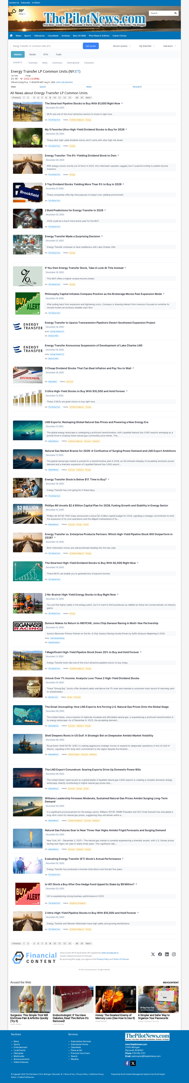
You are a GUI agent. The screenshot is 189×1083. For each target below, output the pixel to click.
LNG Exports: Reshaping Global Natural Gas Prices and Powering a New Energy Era (96, 422)
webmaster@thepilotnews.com (146, 1056)
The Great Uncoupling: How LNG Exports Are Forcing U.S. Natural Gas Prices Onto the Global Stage (107, 706)
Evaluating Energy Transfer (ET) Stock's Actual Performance (84, 858)
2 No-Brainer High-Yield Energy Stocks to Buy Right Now (82, 594)
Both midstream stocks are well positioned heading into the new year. (82, 548)
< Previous (16, 97)
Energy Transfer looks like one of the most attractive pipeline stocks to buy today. (88, 662)
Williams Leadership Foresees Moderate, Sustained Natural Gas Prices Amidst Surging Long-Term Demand (106, 800)
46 (77, 97)
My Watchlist (145, 46)
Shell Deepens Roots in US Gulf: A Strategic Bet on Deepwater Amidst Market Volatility (99, 735)
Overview (32, 62)
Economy (70, 382)
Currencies (57, 62)
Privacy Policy (103, 959)
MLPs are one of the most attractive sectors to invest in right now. (80, 114)
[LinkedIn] (167, 957)
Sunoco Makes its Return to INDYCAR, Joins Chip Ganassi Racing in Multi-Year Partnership (101, 623)
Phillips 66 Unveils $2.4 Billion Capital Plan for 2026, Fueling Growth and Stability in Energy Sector (106, 505)
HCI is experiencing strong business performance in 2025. (76, 896)
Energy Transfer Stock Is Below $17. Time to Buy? (77, 479)
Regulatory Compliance (77, 903)
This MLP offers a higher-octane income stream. (71, 278)
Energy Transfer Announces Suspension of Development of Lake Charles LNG (93, 345)
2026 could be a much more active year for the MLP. (73, 221)
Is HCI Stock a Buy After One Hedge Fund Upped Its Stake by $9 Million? (91, 884)
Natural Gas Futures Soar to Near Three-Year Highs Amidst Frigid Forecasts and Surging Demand (105, 830)
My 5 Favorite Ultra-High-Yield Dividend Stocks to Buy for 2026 (86, 129)
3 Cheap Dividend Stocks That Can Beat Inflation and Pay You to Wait (89, 368)
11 (60, 97)
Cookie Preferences (26, 1077)
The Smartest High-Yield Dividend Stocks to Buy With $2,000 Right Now (92, 562)
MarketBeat (53, 382)
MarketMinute (53, 441)
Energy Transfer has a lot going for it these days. (71, 490)
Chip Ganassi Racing (57, 638)
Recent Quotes (120, 46)
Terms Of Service (121, 959)
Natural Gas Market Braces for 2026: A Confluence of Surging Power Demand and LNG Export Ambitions (110, 450)
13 (70, 97)
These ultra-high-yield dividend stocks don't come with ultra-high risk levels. (85, 140)
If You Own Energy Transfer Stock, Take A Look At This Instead (85, 267)
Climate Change (73, 754)
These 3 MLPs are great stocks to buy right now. (71, 401)
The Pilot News (32, 1074)
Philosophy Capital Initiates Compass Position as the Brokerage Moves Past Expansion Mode (105, 293)
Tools (58, 54)
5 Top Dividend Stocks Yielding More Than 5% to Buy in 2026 (84, 184)
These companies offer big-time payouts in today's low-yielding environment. (85, 194)
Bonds (70, 697)
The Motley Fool (54, 120)
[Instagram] (174, 957)
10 (55, 97)
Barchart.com (53, 697)
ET (77, 71)
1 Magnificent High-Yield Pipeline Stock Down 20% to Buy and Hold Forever (93, 652)
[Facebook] (160, 957)
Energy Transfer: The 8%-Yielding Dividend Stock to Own (82, 155)
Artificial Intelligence (77, 120)
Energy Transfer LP (57, 331)
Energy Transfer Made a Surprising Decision (74, 236)
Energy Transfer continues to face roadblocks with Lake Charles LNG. (82, 247)
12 (65, 97)
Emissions (96, 441)
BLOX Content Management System (135, 1074)
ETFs (45, 54)
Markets (18, 54)
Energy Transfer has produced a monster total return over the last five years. (85, 869)
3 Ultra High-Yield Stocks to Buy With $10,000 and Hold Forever (86, 391)
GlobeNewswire (54, 642)
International (73, 62)
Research (137, 86)
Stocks (32, 54)
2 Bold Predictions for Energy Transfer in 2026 (75, 210)
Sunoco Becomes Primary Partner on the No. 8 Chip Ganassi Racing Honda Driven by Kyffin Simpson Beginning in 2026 (106, 633)
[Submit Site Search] (176, 13)
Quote (43, 86)
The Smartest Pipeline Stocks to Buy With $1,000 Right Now (84, 103)
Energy (88, 120)
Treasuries (89, 62)
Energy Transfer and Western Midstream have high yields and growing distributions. (89, 923)
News (45, 62)
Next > (88, 97)
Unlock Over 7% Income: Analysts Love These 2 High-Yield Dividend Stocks (92, 678)
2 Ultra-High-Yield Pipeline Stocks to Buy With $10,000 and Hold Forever (92, 912)
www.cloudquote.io (110, 952)
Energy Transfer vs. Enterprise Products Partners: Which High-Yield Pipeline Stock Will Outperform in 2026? (109, 536)
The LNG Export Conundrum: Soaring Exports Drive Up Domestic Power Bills (93, 769)
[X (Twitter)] (153, 957)
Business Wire (53, 336)
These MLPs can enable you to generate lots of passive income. (79, 573)
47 (82, 97)
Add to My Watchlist (64, 82)
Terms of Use (69, 1074)
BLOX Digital (160, 1074)
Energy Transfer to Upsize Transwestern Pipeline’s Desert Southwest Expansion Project (100, 322)
